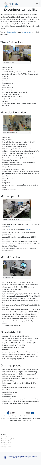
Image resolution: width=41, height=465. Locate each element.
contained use (26, 32)
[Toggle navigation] (36, 3)
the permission (11, 32)
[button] (11, 226)
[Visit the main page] (20, 432)
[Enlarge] (30, 61)
